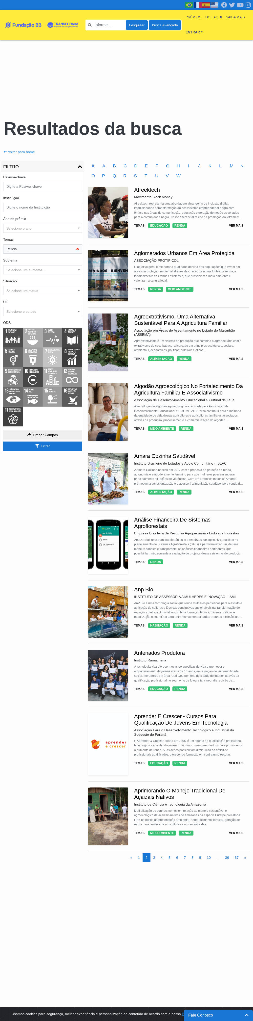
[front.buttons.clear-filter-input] (77, 249)
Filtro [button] (11, 166)
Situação (10, 281)
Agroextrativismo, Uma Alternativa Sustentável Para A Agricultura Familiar (180, 320)
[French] (198, 5)
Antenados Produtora (159, 653)
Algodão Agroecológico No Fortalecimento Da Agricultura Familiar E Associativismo (188, 389)
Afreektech (147, 190)
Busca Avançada (165, 25)
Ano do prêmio (14, 219)
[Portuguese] (189, 5)
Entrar (193, 32)
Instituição (11, 198)
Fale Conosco (200, 1015)
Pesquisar (137, 25)
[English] (215, 5)
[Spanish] (206, 5)
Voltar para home (21, 152)
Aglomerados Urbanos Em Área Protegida (184, 253)
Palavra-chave (14, 177)
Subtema (10, 260)
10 (209, 858)
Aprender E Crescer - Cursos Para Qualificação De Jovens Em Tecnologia (181, 719)
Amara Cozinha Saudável (164, 456)
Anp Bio (143, 589)
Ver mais (236, 225)
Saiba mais (235, 17)
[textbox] (42, 228)
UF (5, 302)
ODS (7, 323)
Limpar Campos (45, 435)
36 (227, 858)
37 (237, 858)
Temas (8, 239)
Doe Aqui (213, 17)
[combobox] (42, 228)
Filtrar (45, 446)
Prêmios (193, 17)
